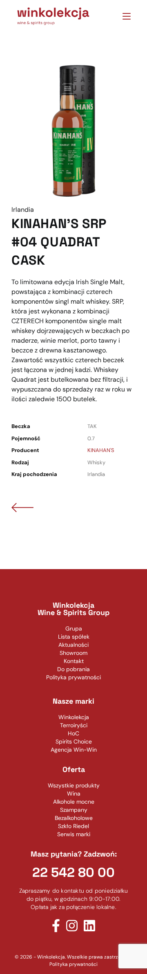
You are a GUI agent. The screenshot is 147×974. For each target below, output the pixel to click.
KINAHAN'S (100, 450)
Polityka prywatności (73, 964)
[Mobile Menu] (123, 16)
